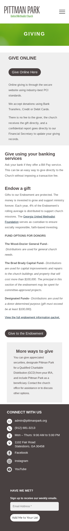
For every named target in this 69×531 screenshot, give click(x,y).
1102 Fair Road (25, 442)
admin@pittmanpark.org (31, 420)
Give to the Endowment (25, 333)
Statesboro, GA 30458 (29, 446)
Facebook (21, 452)
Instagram (21, 461)
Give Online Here (25, 72)
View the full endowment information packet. (32, 317)
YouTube (20, 469)
